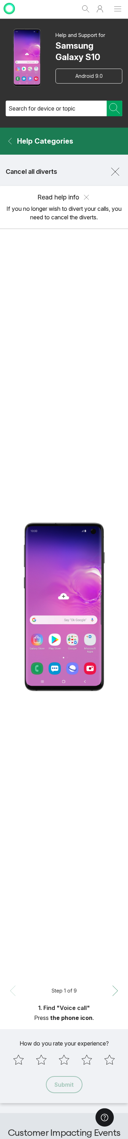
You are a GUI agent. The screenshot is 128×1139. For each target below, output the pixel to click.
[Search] (114, 108)
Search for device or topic (42, 108)
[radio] (18, 1059)
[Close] (115, 172)
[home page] (9, 15)
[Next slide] (115, 991)
